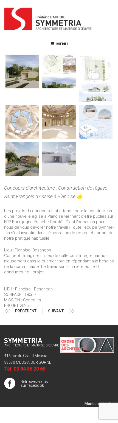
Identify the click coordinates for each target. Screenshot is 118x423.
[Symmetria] (48, 30)
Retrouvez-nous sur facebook (34, 383)
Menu (62, 43)
